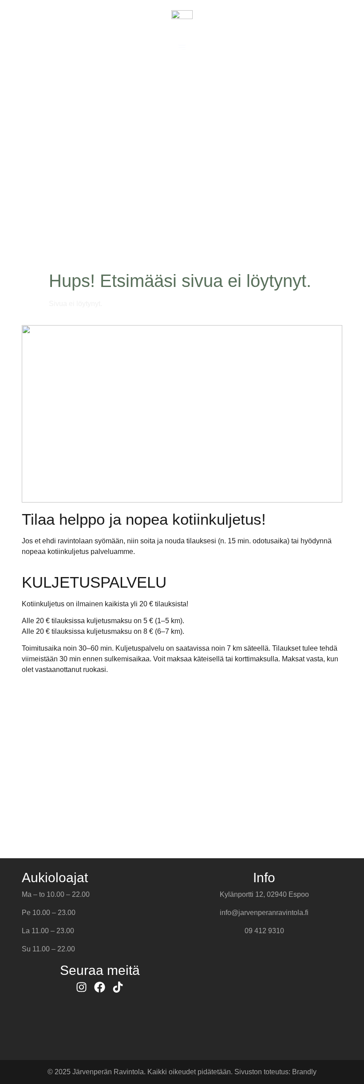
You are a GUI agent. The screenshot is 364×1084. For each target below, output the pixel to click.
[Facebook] (99, 987)
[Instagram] (81, 987)
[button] (182, 47)
